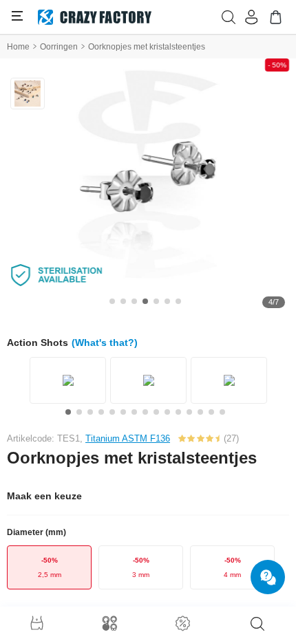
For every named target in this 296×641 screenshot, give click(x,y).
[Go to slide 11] (178, 412)
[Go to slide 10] (167, 412)
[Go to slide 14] (211, 412)
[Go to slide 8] (145, 412)
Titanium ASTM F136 (127, 438)
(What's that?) (105, 342)
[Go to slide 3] (134, 301)
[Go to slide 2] (123, 301)
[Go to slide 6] (167, 301)
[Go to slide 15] (222, 412)
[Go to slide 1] (112, 301)
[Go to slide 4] (145, 301)
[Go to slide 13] (200, 412)
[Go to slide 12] (189, 412)
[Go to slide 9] (156, 412)
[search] (257, 624)
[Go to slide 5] (156, 301)
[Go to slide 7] (178, 301)
